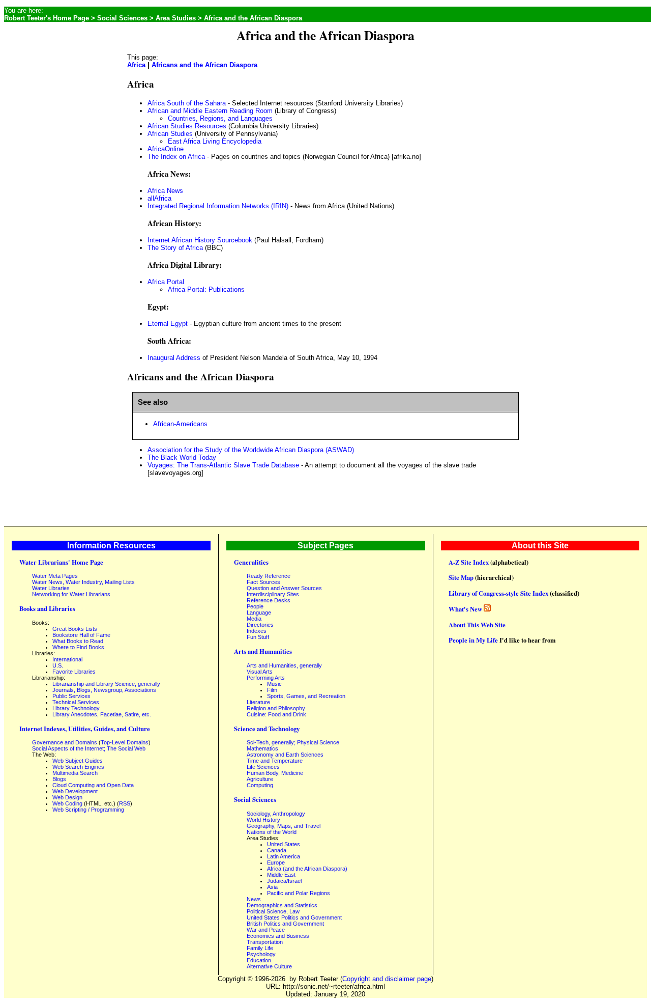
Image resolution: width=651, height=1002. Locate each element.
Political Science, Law (273, 911)
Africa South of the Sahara (186, 103)
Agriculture (260, 779)
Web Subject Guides (77, 761)
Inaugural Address (173, 357)
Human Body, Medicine (275, 773)
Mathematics (262, 748)
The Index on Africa (176, 156)
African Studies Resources (186, 126)
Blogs (59, 779)
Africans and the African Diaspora (204, 65)
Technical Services (75, 702)
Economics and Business (278, 936)
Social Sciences (122, 18)
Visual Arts (260, 672)
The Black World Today (181, 457)
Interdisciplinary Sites (273, 594)
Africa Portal (165, 282)
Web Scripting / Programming (88, 809)
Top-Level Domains (125, 742)
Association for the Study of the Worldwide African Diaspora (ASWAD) (250, 450)
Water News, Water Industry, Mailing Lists (83, 582)
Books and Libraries (47, 608)
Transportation (265, 942)
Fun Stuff (258, 637)
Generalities (251, 562)
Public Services (71, 696)
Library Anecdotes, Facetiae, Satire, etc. (101, 714)
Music (274, 684)
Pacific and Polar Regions (298, 893)
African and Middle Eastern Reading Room (210, 111)
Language (259, 612)
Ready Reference (268, 576)
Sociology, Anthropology (276, 814)
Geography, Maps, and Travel (283, 826)
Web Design (67, 797)
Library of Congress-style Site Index (498, 593)
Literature (258, 702)
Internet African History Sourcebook (199, 240)
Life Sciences (263, 767)
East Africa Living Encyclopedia (214, 141)
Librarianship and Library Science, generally (106, 684)
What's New (465, 609)
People (255, 606)
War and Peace (266, 930)
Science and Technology (267, 728)
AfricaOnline (165, 149)
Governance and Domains (64, 742)
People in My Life (473, 640)
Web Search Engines (78, 767)
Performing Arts (266, 678)
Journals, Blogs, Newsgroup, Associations (104, 690)
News (254, 899)
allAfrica (159, 198)
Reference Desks (268, 600)
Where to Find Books (78, 647)
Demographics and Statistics (282, 905)
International (67, 659)
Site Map (461, 577)
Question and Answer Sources (284, 588)
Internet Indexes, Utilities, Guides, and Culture (84, 728)
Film (272, 690)
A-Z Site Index (469, 562)
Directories (260, 625)
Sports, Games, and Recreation (306, 696)
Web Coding (67, 803)
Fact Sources (263, 582)
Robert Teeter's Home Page (46, 18)
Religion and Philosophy (276, 708)
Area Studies (176, 18)
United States (283, 844)
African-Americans (180, 424)
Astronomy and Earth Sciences (285, 755)
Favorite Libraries (74, 672)
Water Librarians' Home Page (61, 562)
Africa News (165, 190)
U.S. (57, 665)
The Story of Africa (175, 248)
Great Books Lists (74, 629)
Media (254, 619)
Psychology (261, 954)
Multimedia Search (75, 773)
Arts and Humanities (263, 651)
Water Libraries (51, 588)
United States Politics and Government (294, 917)
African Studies (170, 133)
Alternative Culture (269, 966)
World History (263, 820)
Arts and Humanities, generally (284, 665)
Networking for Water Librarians (71, 594)
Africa (136, 65)
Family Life (260, 948)
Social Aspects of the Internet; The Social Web (88, 748)
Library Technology (76, 708)
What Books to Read (77, 641)
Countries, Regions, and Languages (220, 118)
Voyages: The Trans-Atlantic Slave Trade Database (223, 465)
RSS (124, 803)
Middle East (281, 875)
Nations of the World (272, 832)
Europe (276, 862)
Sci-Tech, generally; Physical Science (293, 742)
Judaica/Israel (284, 881)
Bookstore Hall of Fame (81, 635)
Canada (276, 850)
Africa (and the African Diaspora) (307, 869)
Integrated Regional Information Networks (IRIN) (217, 206)
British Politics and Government (285, 924)
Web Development (75, 791)
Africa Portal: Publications (206, 289)
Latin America (283, 856)
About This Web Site (477, 624)
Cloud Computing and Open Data (93, 785)
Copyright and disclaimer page (386, 979)
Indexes (257, 631)
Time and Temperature (275, 761)
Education (259, 960)
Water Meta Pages (55, 576)
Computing (260, 785)
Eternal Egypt (167, 323)
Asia (272, 887)
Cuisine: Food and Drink (276, 714)
